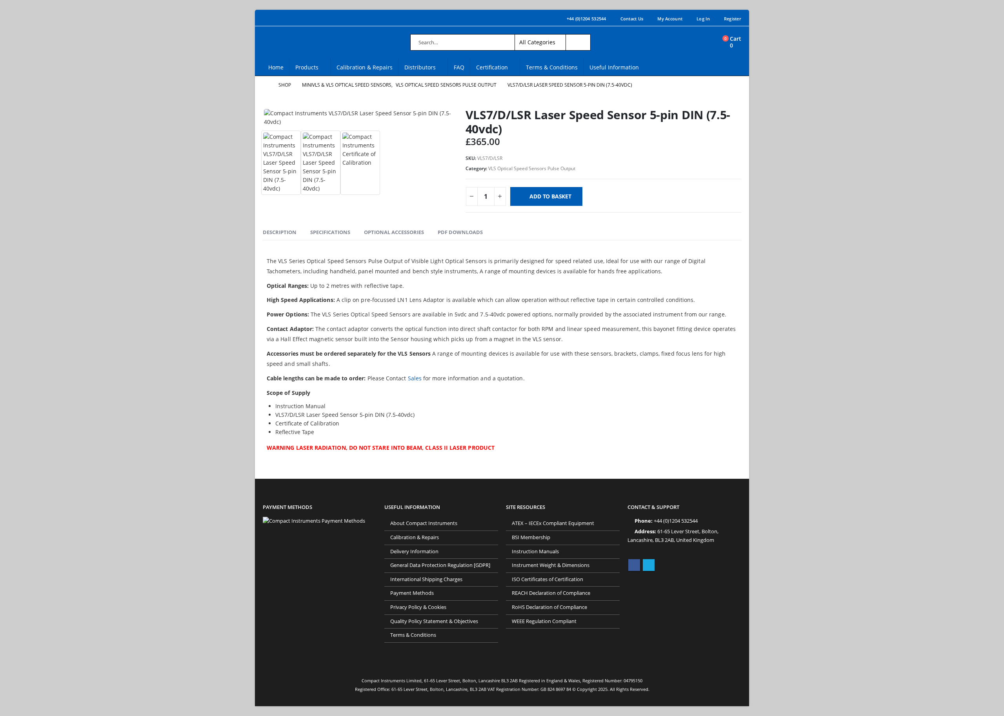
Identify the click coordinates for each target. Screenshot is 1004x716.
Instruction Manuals (535, 551)
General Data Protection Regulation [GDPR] (440, 565)
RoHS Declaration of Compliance (549, 607)
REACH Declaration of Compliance (551, 593)
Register (732, 19)
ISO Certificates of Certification (547, 579)
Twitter (649, 565)
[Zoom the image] (314, 521)
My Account (669, 19)
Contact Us (632, 19)
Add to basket (550, 196)
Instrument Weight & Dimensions (550, 565)
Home (276, 67)
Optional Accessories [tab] (394, 232)
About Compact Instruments (423, 523)
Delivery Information (414, 551)
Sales (415, 378)
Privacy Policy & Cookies (418, 607)
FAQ (459, 67)
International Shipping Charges (426, 579)
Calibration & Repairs (364, 67)
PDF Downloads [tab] (460, 232)
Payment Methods (412, 593)
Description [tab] (279, 232)
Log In (703, 19)
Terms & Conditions (552, 67)
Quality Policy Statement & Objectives (434, 621)
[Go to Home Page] (265, 85)
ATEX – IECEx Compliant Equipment (553, 523)
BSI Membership (531, 537)
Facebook (634, 565)
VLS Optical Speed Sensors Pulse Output (531, 168)
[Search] (578, 42)
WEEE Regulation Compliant (544, 621)
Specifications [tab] (330, 232)
